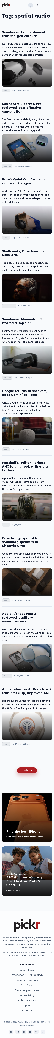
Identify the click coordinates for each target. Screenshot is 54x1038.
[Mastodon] (36, 1032)
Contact (27, 1010)
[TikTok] (43, 1032)
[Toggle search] (36, 5)
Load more (27, 770)
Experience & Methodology (27, 974)
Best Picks (27, 985)
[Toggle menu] (49, 5)
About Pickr (27, 969)
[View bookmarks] (43, 5)
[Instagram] (17, 1032)
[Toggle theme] (30, 5)
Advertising (27, 995)
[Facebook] (11, 1032)
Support (27, 1005)
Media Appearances (27, 990)
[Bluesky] (30, 1032)
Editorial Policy (27, 1000)
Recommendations (27, 980)
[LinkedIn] (24, 1032)
